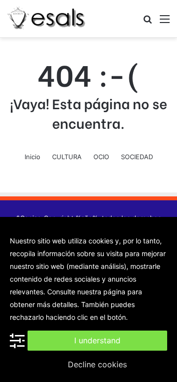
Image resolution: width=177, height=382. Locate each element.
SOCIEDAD (137, 157)
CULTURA (67, 157)
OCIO (101, 157)
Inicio (32, 157)
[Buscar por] (147, 22)
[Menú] (165, 22)
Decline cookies (97, 364)
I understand (97, 340)
